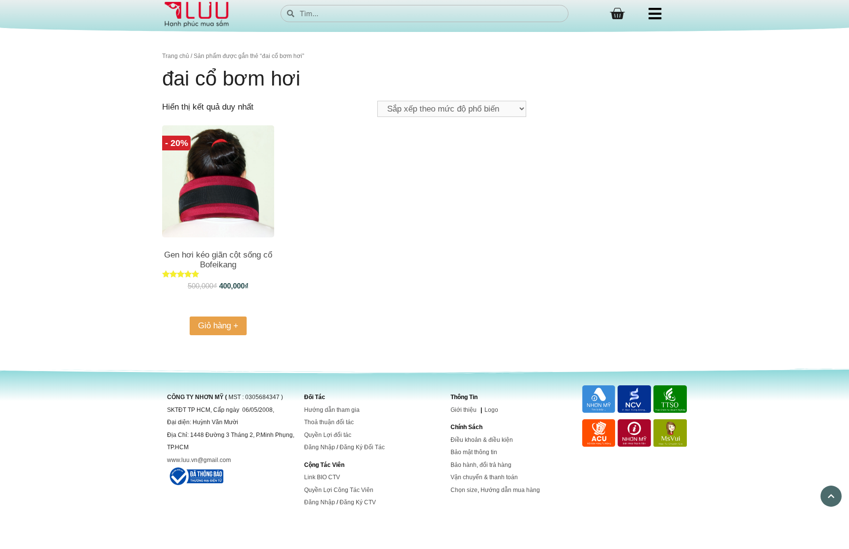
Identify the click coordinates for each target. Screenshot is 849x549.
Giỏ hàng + (218, 325)
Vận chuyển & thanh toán (484, 477)
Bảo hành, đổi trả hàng (481, 465)
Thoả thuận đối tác (329, 422)
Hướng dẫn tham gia (332, 409)
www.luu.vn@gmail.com (199, 460)
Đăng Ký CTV (358, 502)
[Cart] (617, 14)
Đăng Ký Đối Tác (362, 447)
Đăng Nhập (319, 447)
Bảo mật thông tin (474, 452)
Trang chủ (175, 56)
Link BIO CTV (322, 477)
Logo (491, 409)
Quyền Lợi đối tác (327, 435)
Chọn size (464, 490)
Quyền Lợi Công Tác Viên (338, 490)
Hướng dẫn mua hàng (510, 490)
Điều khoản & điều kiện (482, 439)
